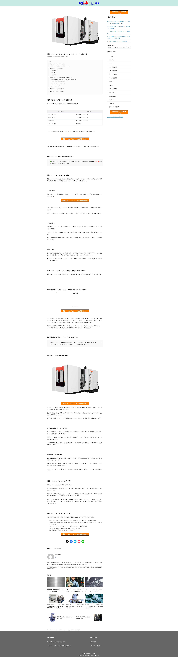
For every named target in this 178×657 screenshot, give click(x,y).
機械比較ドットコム (90, 653)
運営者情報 (93, 641)
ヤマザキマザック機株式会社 (57, 81)
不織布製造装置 (113, 67)
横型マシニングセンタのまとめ (57, 91)
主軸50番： (54, 74)
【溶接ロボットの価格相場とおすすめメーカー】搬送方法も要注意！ (93, 590)
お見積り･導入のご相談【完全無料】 (56, 641)
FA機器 (111, 56)
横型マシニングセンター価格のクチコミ (60, 65)
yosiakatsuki (88, 655)
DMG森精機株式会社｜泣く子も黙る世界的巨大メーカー (64, 79)
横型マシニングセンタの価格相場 (57, 64)
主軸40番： (54, 72)
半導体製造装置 (113, 78)
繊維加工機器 (112, 96)
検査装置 (111, 85)
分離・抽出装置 (113, 71)
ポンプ (111, 63)
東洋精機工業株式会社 (56, 86)
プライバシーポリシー (96, 646)
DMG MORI (76, 306)
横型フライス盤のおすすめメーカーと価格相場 (65, 617)
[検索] (129, 47)
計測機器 (111, 99)
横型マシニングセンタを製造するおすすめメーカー (61, 77)
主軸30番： (54, 70)
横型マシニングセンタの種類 (56, 68)
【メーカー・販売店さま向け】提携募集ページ (59, 646)
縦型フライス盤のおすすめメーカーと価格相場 (74, 607)
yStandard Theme (82, 655)
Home (48, 630)
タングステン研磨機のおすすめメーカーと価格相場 (84, 617)
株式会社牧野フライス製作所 (57, 83)
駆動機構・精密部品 (114, 107)
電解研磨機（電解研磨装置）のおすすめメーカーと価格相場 (55, 590)
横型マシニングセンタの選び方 (57, 88)
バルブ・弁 (112, 60)
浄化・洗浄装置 (113, 89)
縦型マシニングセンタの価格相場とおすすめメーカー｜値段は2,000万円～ (74, 590)
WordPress (97, 655)
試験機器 (111, 103)
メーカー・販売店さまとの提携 (115, 117)
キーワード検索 (110, 45)
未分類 (111, 81)
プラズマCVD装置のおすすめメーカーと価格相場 (94, 607)
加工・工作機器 (65, 56)
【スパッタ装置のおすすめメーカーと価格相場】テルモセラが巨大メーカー (55, 607)
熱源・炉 (111, 92)
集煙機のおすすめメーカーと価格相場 (117, 41)
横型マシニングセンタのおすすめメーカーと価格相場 (69, 630)
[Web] (56, 557)
